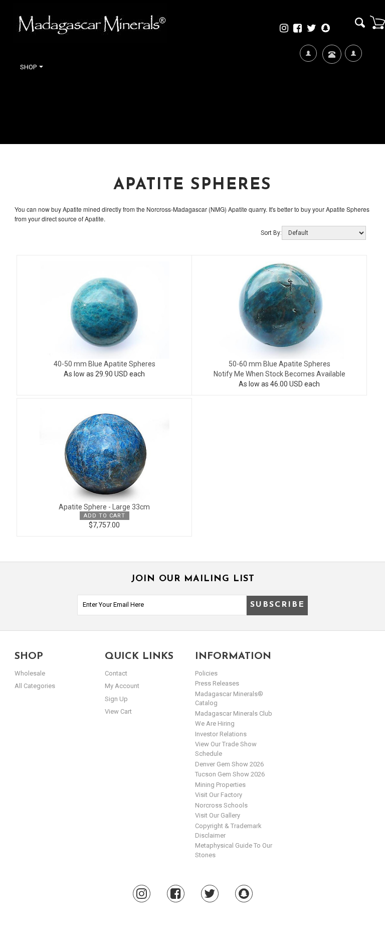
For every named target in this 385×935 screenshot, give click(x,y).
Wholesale (30, 673)
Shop (29, 67)
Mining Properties (220, 784)
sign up (116, 699)
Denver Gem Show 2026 (229, 764)
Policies (206, 673)
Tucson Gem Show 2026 (230, 774)
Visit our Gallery (217, 815)
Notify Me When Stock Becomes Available (279, 374)
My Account (353, 101)
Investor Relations (221, 734)
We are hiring (215, 723)
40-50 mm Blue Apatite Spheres (104, 364)
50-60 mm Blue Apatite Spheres (279, 364)
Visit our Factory (218, 794)
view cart (118, 711)
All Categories (35, 686)
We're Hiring (308, 101)
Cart (377, 22)
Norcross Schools (221, 805)
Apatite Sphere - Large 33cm (104, 507)
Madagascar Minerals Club (233, 713)
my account (122, 686)
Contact (330, 83)
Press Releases (217, 683)
